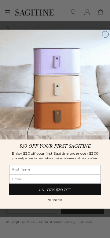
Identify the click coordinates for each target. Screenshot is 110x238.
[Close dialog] (105, 34)
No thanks (54, 199)
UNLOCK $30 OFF (55, 189)
